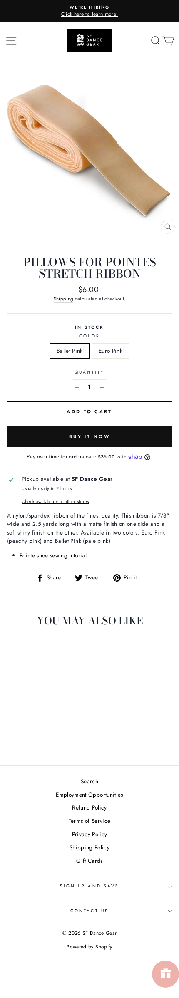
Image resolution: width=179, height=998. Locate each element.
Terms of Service (89, 821)
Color (89, 336)
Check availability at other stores (55, 501)
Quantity (89, 372)
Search (89, 781)
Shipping (64, 298)
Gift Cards (89, 861)
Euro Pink (110, 351)
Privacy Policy (89, 834)
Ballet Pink (70, 351)
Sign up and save (89, 886)
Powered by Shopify (89, 947)
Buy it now (89, 436)
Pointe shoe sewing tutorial (53, 555)
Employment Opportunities (89, 794)
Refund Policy (89, 807)
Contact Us (89, 911)
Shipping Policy (89, 847)
